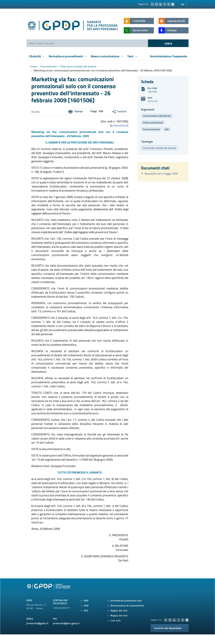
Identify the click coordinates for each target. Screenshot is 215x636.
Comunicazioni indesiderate (157, 116)
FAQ (86, 605)
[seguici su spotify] (172, 4)
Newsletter (120, 125)
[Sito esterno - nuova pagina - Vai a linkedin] (165, 619)
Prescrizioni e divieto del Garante (78, 66)
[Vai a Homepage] (49, 589)
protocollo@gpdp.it (37, 623)
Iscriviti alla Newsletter (168, 628)
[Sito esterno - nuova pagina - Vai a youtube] (174, 619)
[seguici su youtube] (160, 4)
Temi (130, 56)
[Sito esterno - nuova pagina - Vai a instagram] (169, 619)
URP (86, 600)
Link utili (115, 620)
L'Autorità (35, 56)
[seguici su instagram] (156, 4)
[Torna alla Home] (72, 24)
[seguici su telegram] (164, 4)
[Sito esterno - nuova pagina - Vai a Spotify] (186, 619)
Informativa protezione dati (126, 600)
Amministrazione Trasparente (168, 56)
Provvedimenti (48, 66)
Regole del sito (118, 610)
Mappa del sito (119, 615)
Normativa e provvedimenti (66, 56)
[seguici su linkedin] (152, 4)
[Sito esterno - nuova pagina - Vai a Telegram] (178, 619)
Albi (167, 129)
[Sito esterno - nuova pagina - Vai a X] (182, 619)
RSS (86, 610)
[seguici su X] (168, 4)
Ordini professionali (153, 122)
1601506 (152, 91)
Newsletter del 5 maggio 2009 (161, 174)
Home (33, 66)
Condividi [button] (121, 111)
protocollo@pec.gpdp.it (66, 623)
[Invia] (168, 43)
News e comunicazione (105, 56)
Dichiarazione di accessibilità (127, 605)
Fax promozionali (151, 129)
